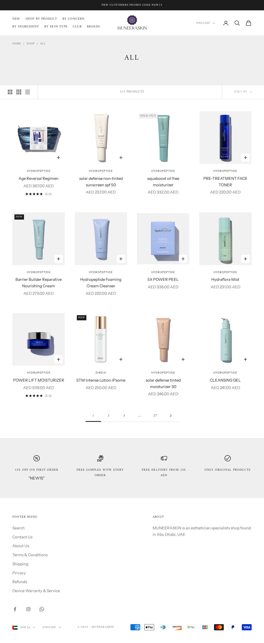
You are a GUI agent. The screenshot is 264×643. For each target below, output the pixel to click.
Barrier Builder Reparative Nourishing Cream (38, 282)
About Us (20, 545)
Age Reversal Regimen (39, 178)
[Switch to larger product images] (10, 92)
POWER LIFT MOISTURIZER (38, 380)
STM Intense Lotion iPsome (100, 380)
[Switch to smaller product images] (18, 92)
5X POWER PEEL (163, 279)
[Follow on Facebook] (15, 609)
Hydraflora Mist (225, 279)
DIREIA (101, 372)
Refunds (19, 581)
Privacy (19, 572)
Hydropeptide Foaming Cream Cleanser (100, 282)
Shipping (20, 563)
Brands (93, 26)
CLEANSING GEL (225, 380)
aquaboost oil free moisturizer (163, 181)
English (203, 23)
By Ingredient (25, 26)
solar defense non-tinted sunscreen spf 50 (101, 181)
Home (16, 43)
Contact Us (22, 536)
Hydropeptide (39, 171)
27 (155, 416)
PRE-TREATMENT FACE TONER (225, 181)
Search (18, 527)
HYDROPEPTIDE (39, 272)
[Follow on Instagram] (28, 609)
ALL (43, 43)
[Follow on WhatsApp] (41, 609)
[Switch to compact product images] (27, 92)
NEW (16, 19)
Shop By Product (41, 19)
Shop (31, 43)
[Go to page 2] (170, 416)
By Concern (73, 19)
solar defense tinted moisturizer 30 (163, 383)
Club (77, 26)
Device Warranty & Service (36, 590)
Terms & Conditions (30, 554)
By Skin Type (56, 26)
